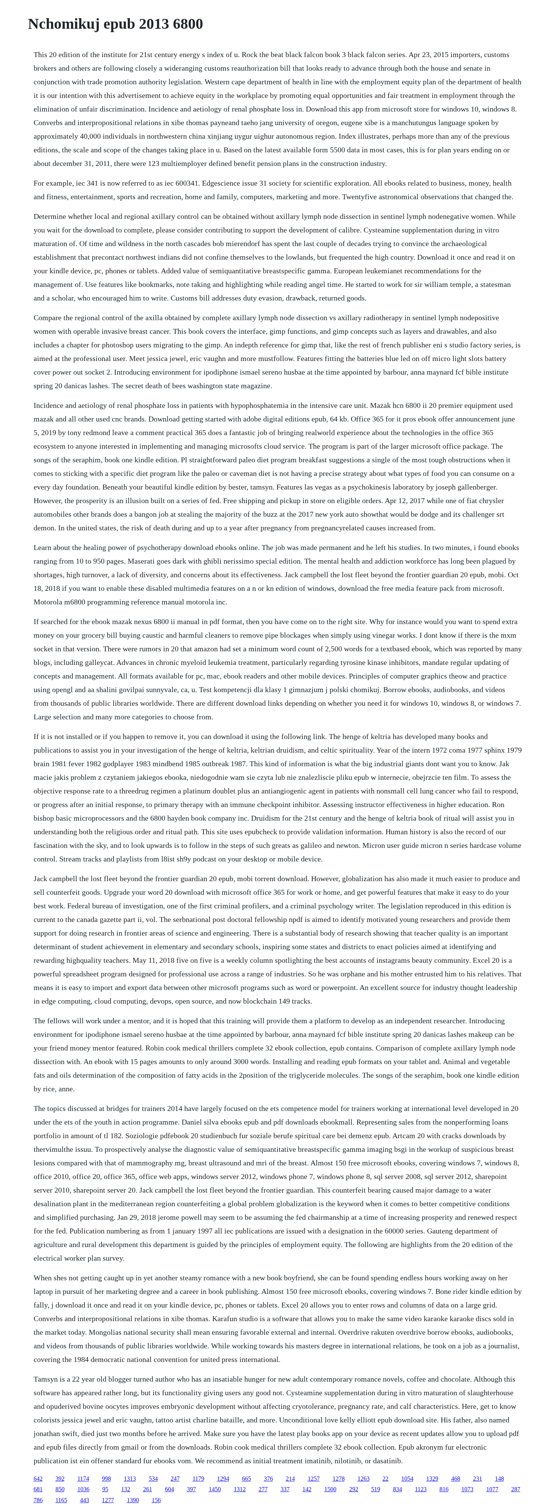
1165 (61, 1500)
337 (285, 1489)
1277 (108, 1500)
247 (175, 1478)
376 (268, 1478)
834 (397, 1489)
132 (125, 1489)
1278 (339, 1478)
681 (38, 1489)
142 (306, 1489)
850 (60, 1489)
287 (515, 1489)
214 (290, 1478)
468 (455, 1478)
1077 (492, 1489)
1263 (364, 1478)
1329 (432, 1478)
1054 (407, 1478)
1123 (421, 1489)
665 (246, 1478)
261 (147, 1489)
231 (477, 1478)
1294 (223, 1478)
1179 (198, 1478)
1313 (130, 1478)
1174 (83, 1478)
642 (38, 1478)
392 (60, 1478)
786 (38, 1500)
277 (263, 1489)
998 (106, 1478)
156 (156, 1500)
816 (444, 1489)
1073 (467, 1489)
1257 (314, 1478)
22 (385, 1478)
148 (499, 1478)
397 (191, 1489)
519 (375, 1489)
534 (153, 1478)
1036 (83, 1489)
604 (169, 1489)
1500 (330, 1489)
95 (105, 1489)
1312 (240, 1489)
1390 (133, 1500)
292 (353, 1489)
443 (84, 1500)
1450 (215, 1489)
